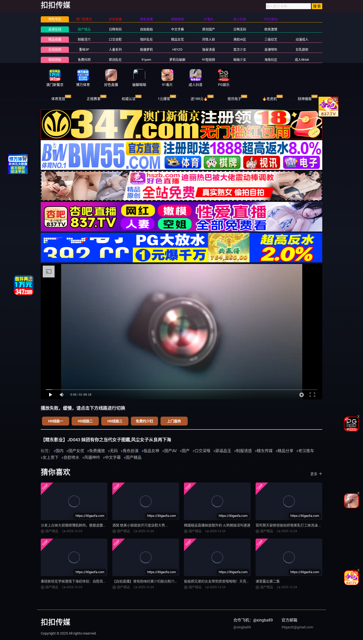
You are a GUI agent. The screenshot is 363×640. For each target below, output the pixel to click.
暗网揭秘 (54, 59)
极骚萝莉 (146, 49)
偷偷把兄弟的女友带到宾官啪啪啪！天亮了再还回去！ (225, 581)
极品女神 (151, 450)
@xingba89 (242, 627)
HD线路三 (114, 421)
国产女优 (76, 450)
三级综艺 (270, 39)
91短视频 (208, 59)
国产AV (170, 450)
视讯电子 (234, 99)
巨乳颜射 (302, 49)
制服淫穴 (84, 39)
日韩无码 (239, 29)
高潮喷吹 (270, 49)
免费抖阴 (84, 59)
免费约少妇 (144, 421)
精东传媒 (265, 450)
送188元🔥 (199, 99)
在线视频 (54, 49)
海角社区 (270, 59)
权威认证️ (129, 99)
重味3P (84, 49)
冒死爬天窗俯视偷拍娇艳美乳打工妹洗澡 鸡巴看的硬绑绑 (299, 525)
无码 (114, 450)
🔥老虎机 (269, 99)
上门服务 (174, 421)
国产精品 (84, 29)
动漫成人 (302, 39)
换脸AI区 (240, 39)
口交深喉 (202, 450)
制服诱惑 (244, 450)
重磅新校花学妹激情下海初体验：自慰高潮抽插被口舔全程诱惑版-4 (92, 581)
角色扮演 (131, 450)
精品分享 (285, 450)
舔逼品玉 (223, 450)
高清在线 (54, 29)
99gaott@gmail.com (297, 627)
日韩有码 (115, 29)
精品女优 (177, 39)
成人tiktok (302, 59)
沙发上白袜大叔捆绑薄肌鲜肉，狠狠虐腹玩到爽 (77, 525)
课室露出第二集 (268, 581)
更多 (313, 474)
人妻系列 (115, 49)
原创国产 (208, 29)
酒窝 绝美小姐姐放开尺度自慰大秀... (140, 525)
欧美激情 (270, 29)
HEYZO (177, 49)
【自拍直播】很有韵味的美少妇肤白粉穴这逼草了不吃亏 (155, 581)
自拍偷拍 (146, 29)
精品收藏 (54, 39)
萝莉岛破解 (177, 59)
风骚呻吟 (92, 457)
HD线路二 (85, 421)
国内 (59, 450)
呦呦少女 (239, 59)
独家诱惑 (208, 49)
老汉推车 (306, 450)
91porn (146, 59)
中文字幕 (177, 29)
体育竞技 (58, 99)
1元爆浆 (164, 99)
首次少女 (239, 49)
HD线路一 (55, 421)
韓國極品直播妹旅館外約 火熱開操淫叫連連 (217, 525)
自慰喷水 (71, 457)
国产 (186, 450)
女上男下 (51, 457)
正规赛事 (94, 99)
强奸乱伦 (146, 39)
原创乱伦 (115, 59)
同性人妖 (208, 39)
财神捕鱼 (305, 99)
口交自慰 (115, 39)
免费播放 (97, 450)
